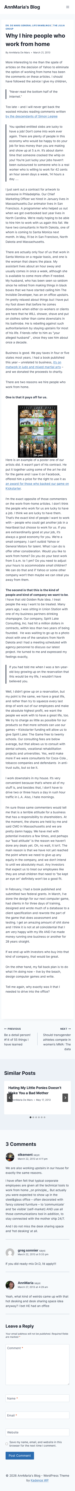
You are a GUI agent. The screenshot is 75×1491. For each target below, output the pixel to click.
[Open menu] (67, 7)
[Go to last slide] (10, 1098)
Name (12, 1398)
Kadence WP (40, 1480)
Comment (15, 1348)
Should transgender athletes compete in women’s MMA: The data (57, 1039)
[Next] (65, 1098)
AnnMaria (25, 1283)
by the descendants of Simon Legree (32, 116)
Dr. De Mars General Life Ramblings (28, 25)
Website (12, 1432)
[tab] (30, 1117)
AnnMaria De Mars (19, 52)
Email (12, 1415)
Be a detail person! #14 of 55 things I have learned (17, 1036)
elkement (25, 1155)
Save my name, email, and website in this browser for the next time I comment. (35, 1443)
